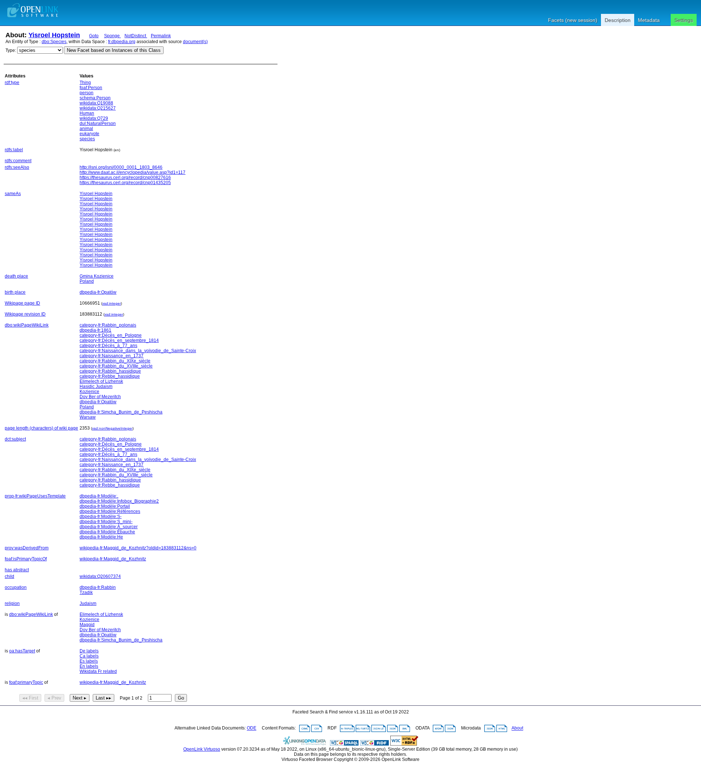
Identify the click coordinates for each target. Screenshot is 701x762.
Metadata (649, 20)
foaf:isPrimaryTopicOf (26, 558)
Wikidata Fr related (98, 671)
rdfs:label (14, 149)
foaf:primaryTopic (26, 682)
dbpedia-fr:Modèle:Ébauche (107, 531)
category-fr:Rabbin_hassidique (110, 371)
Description (618, 20)
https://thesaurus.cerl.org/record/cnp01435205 (125, 182)
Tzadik (86, 592)
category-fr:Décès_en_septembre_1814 (119, 340)
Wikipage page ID (22, 303)
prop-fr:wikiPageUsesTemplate (35, 496)
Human (87, 113)
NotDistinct (136, 35)
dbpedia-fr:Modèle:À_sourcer (109, 526)
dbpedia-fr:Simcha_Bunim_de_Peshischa (121, 412)
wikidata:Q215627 (98, 108)
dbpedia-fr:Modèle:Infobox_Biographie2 (119, 501)
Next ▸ (80, 698)
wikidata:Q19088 (96, 103)
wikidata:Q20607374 (100, 576)
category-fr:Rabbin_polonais (108, 325)
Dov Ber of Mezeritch (100, 396)
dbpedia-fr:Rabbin (98, 587)
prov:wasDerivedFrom (27, 547)
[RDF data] (374, 744)
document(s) (195, 41)
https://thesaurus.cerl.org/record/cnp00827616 (125, 177)
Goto (94, 35)
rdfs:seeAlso (17, 167)
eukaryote (89, 133)
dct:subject (15, 439)
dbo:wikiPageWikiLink (27, 325)
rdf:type (12, 82)
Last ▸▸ (103, 698)
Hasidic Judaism (96, 386)
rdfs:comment (18, 160)
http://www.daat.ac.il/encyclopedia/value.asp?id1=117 (132, 172)
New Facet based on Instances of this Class (114, 50)
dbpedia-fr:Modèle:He (101, 537)
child (9, 576)
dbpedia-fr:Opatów (98, 292)
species (87, 138)
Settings (683, 20)
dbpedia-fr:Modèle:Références (110, 511)
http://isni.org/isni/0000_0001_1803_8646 (121, 167)
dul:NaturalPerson (98, 123)
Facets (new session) (572, 20)
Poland (87, 281)
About (517, 728)
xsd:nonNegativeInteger (112, 428)
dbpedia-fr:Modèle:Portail (105, 506)
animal (86, 128)
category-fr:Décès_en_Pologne (111, 335)
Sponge (112, 35)
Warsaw (88, 417)
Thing (85, 82)
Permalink (161, 35)
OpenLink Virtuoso (201, 749)
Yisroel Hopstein (54, 35)
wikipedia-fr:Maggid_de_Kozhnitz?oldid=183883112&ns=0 (138, 547)
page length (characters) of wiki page (41, 428)
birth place (15, 292)
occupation (16, 587)
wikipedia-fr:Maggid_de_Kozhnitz (113, 558)
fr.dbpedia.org (121, 41)
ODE (251, 728)
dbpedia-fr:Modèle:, (99, 496)
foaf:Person (91, 87)
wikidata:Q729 (94, 118)
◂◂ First (30, 698)
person (86, 92)
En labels (89, 666)
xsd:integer (111, 303)
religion (12, 603)
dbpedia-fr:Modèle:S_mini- (106, 521)
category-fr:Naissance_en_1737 (111, 355)
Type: (10, 50)
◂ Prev (54, 698)
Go (181, 698)
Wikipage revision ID (25, 314)
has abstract (17, 569)
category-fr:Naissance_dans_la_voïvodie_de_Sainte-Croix (138, 350)
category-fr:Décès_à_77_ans (108, 345)
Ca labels (89, 656)
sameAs (13, 193)
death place (16, 276)
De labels (89, 651)
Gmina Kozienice (97, 276)
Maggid (87, 624)
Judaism (88, 603)
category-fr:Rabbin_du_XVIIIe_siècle (116, 366)
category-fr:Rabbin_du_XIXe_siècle (115, 360)
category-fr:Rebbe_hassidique (110, 376)
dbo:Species (54, 41)
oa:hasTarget (22, 651)
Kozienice (89, 391)
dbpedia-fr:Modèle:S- (101, 516)
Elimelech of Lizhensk (101, 381)
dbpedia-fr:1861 (95, 330)
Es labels (89, 661)
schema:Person (95, 97)
